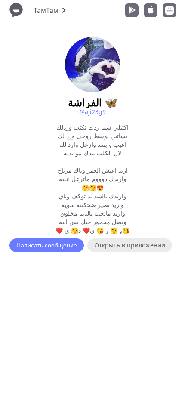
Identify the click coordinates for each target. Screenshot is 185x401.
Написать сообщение (46, 245)
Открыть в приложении (129, 245)
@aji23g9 (92, 112)
